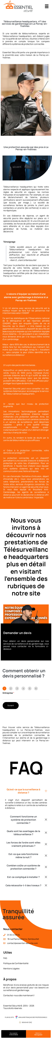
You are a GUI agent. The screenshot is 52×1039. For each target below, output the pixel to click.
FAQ (5, 958)
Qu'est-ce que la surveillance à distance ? (23, 791)
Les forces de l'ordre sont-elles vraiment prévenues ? (23, 844)
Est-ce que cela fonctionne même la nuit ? (23, 856)
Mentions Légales (11, 968)
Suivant (10, 705)
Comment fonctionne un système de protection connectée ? (23, 819)
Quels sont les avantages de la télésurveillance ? (23, 833)
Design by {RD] (27, 1022)
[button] (26, 791)
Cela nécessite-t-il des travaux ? (23, 885)
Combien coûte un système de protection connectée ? (23, 867)
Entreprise (8, 693)
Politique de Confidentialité (15, 963)
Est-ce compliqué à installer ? (23, 877)
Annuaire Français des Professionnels (32, 1017)
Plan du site (9, 1017)
